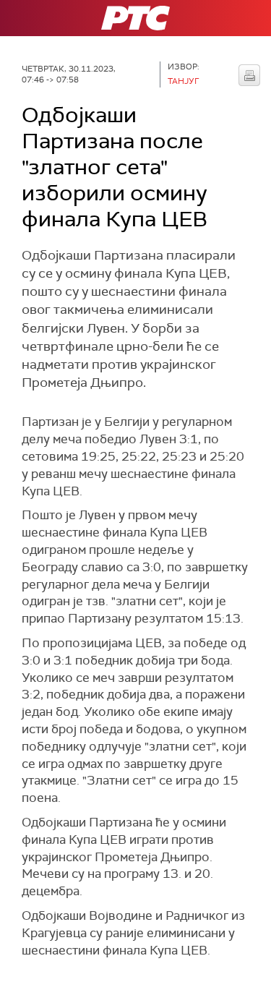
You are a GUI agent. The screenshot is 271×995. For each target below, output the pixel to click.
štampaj (249, 75)
